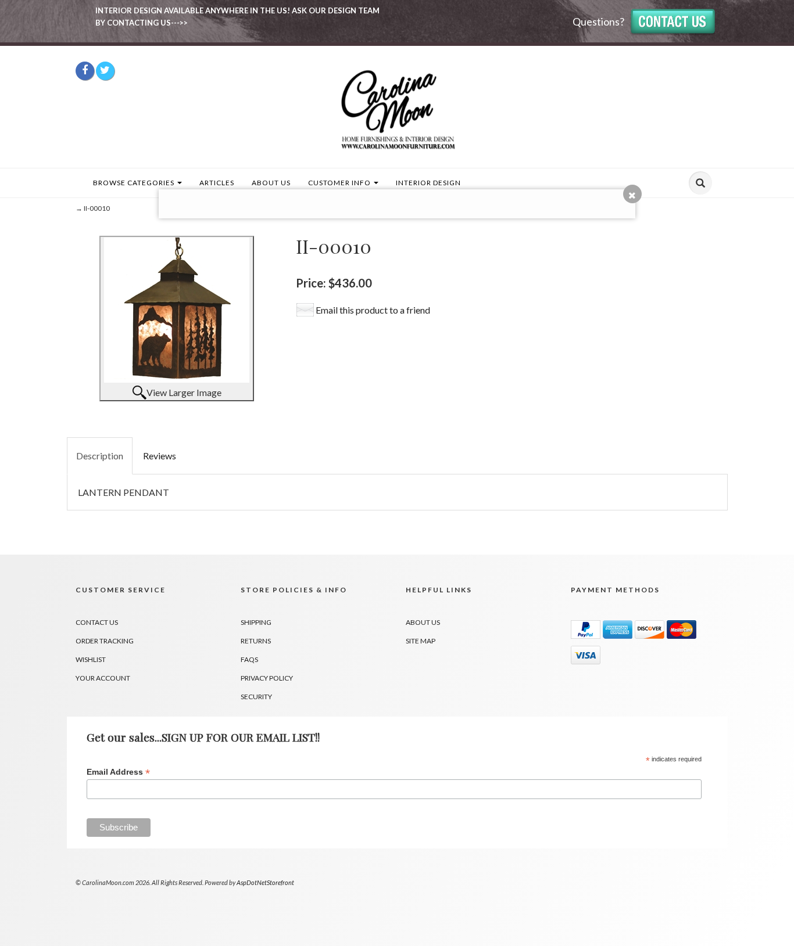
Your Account (103, 678)
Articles (216, 182)
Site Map (420, 640)
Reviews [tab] (159, 455)
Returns (256, 640)
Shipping (256, 622)
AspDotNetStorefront (265, 882)
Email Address (118, 772)
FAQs (249, 659)
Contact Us (97, 622)
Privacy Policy (267, 678)
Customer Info (340, 182)
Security (256, 696)
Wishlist (91, 659)
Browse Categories (134, 182)
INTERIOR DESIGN (428, 182)
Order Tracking (105, 640)
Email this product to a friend (373, 309)
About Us (271, 182)
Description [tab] (99, 455)
